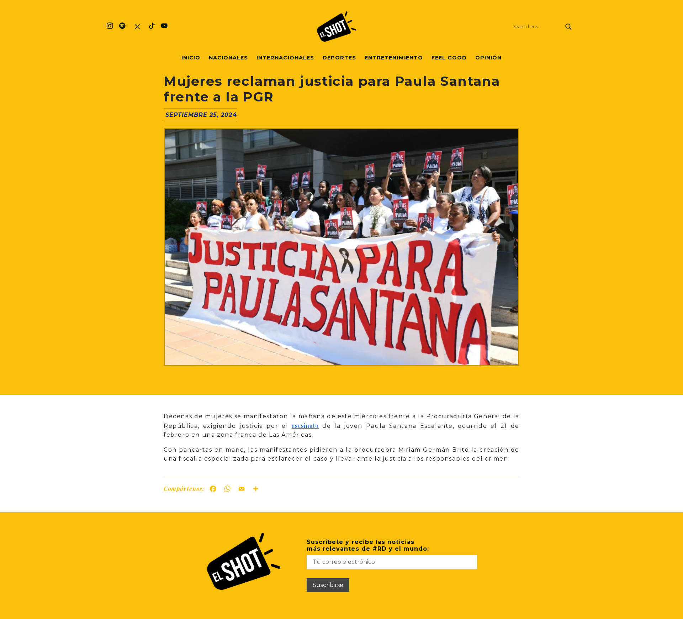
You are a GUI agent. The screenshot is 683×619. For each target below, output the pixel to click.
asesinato (305, 425)
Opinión (488, 57)
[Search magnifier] (568, 27)
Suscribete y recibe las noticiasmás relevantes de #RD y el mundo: (368, 545)
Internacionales (285, 57)
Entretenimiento (394, 57)
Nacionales (228, 57)
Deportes (339, 57)
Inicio (190, 57)
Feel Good (449, 57)
